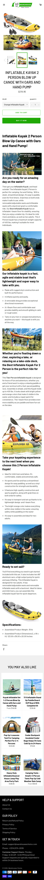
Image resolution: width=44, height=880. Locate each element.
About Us (6, 805)
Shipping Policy (8, 832)
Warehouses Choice (15, 868)
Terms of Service (9, 828)
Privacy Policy (8, 824)
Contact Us (7, 809)
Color (4, 99)
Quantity (33, 99)
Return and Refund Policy (13, 820)
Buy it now (21, 120)
